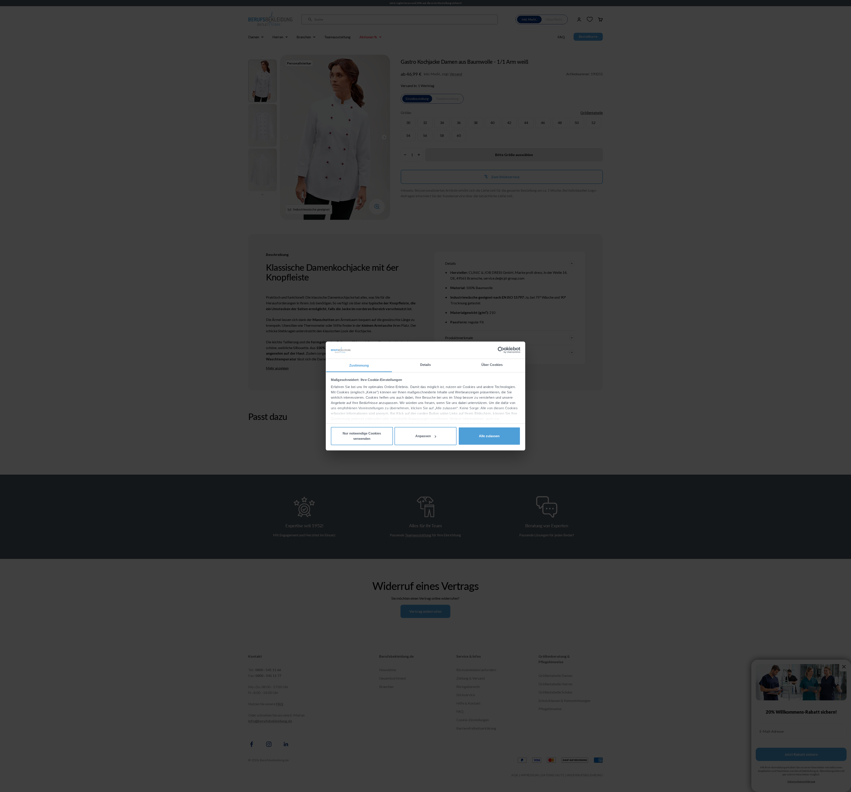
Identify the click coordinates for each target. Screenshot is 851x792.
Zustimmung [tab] (359, 365)
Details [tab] (425, 365)
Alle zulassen (489, 436)
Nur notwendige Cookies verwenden (362, 435)
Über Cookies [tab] (492, 365)
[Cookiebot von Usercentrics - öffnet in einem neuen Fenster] (501, 350)
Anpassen (423, 436)
